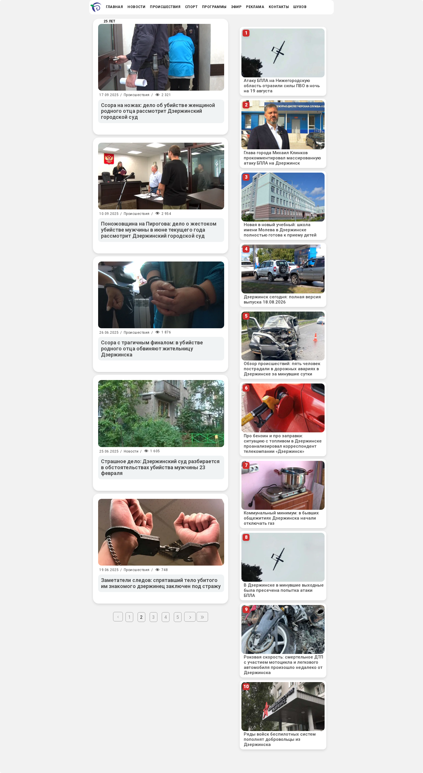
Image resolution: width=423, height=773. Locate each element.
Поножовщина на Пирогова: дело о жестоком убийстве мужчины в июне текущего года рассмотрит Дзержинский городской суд (158, 229)
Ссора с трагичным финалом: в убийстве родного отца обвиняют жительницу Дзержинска (152, 348)
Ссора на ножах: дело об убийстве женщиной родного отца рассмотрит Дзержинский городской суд (158, 111)
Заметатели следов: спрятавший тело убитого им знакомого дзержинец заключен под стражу (161, 583)
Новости (131, 451)
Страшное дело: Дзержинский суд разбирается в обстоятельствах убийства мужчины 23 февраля (160, 467)
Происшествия (137, 95)
